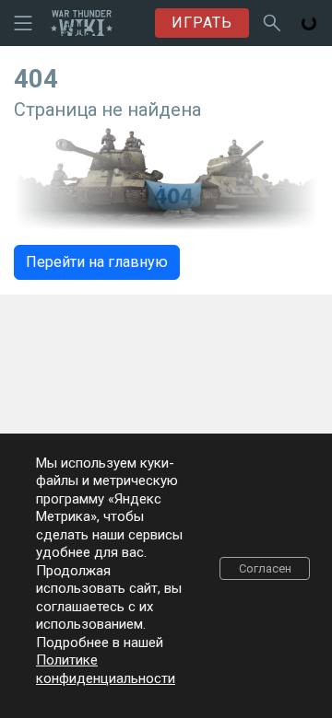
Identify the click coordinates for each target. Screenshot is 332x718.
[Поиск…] (272, 23)
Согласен (265, 568)
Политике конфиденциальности (105, 669)
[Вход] (308, 23)
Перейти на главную (97, 262)
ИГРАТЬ (202, 22)
